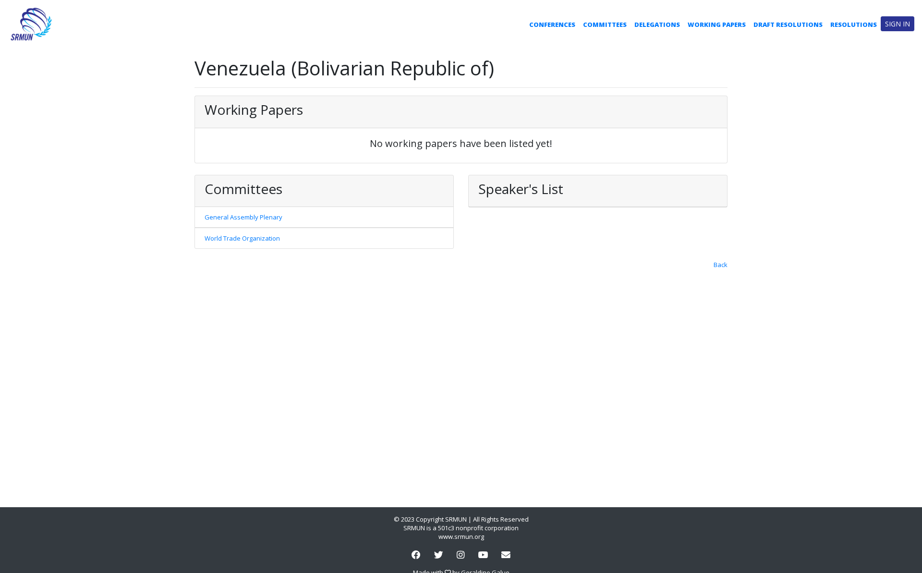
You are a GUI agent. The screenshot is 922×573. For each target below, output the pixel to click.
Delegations (657, 24)
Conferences (552, 24)
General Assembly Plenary (243, 217)
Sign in (897, 23)
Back (721, 264)
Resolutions (853, 24)
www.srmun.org (461, 536)
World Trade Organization (242, 238)
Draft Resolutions (788, 24)
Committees (605, 24)
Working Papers (717, 24)
